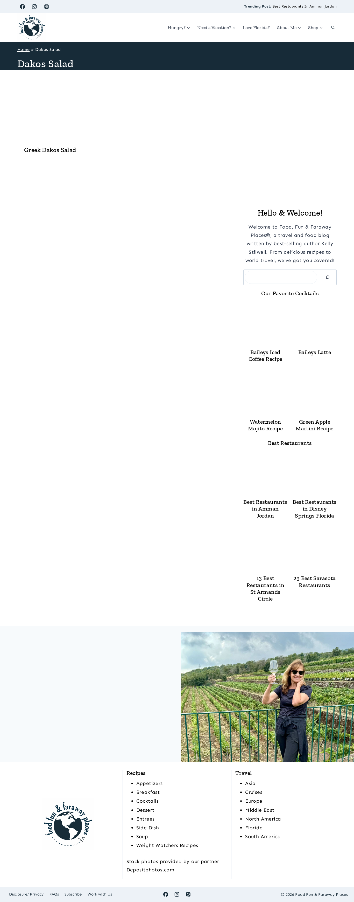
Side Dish (147, 828)
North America (263, 819)
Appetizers (149, 783)
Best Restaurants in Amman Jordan (265, 509)
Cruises (253, 792)
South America (263, 836)
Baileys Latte (314, 352)
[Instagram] (34, 6)
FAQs (54, 894)
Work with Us (100, 894)
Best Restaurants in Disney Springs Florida (314, 509)
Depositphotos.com (150, 870)
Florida (254, 828)
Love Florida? (256, 27)
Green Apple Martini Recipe (314, 425)
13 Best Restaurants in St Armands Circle (265, 588)
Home (23, 49)
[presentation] (50, 109)
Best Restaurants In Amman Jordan (304, 6)
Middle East (259, 810)
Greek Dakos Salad (50, 150)
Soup (142, 836)
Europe (253, 801)
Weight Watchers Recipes (167, 845)
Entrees (145, 819)
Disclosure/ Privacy (26, 894)
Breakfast (148, 792)
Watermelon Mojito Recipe (265, 425)
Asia (250, 783)
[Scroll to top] (341, 881)
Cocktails (147, 801)
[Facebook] (22, 6)
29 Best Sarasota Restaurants (314, 581)
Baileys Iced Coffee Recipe (265, 355)
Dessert (145, 810)
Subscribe (73, 894)
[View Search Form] (333, 27)
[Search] (327, 277)
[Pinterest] (47, 6)
